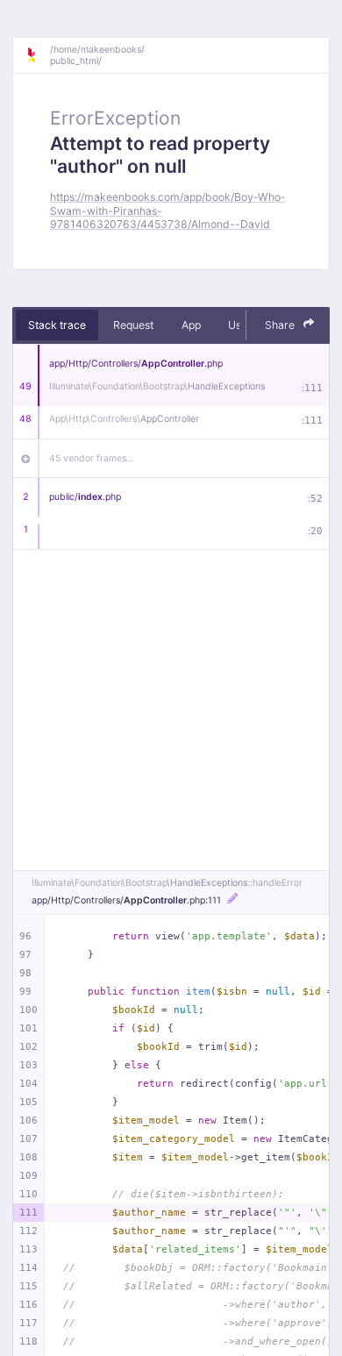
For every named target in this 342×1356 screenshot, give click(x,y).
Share (281, 325)
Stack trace (57, 325)
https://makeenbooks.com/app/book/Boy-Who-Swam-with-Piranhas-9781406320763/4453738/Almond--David (168, 210)
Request (133, 325)
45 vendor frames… (91, 458)
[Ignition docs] (37, 55)
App (191, 325)
